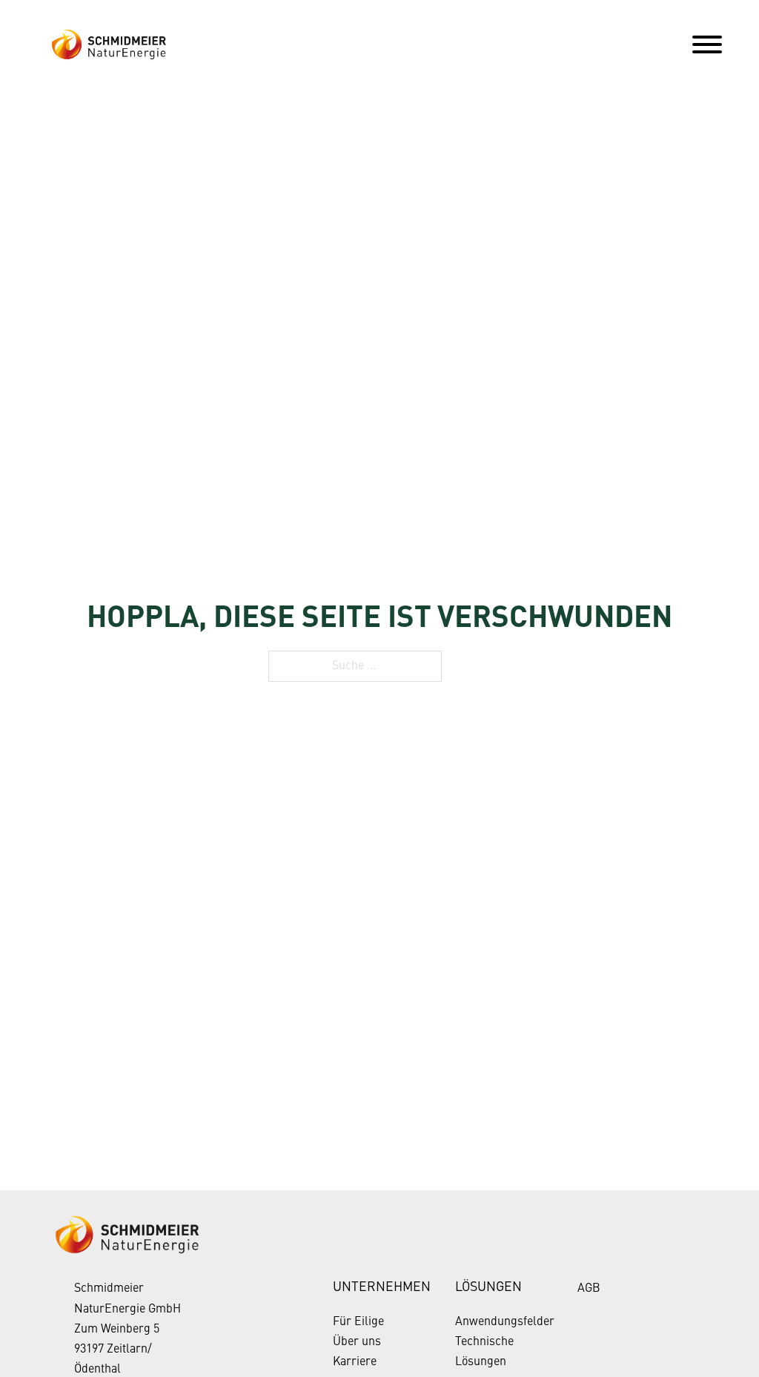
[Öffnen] (707, 44)
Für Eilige (358, 1322)
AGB (588, 1289)
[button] (32, 1344)
